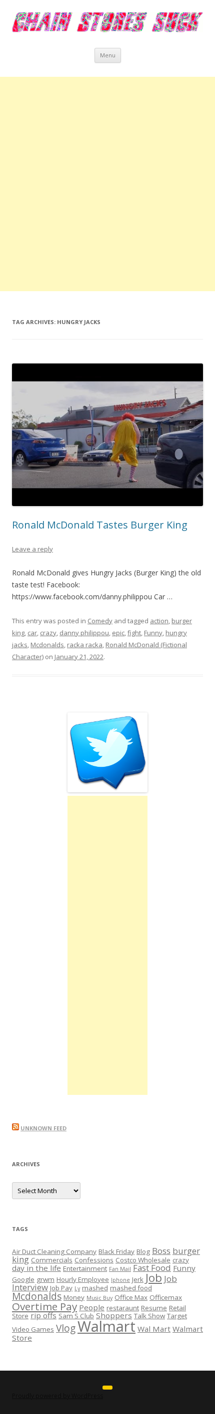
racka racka (84, 644)
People (91, 1307)
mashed (95, 1287)
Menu (108, 55)
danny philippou (84, 632)
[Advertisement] (107, 184)
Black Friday (116, 1251)
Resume (154, 1307)
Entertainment (85, 1268)
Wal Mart (154, 1329)
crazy (48, 632)
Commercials (51, 1259)
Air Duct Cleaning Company (54, 1251)
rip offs (43, 1315)
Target (177, 1315)
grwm (45, 1279)
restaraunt (122, 1307)
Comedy (100, 620)
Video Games (33, 1329)
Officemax (166, 1297)
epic (118, 632)
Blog (143, 1251)
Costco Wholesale (143, 1259)
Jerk (138, 1279)
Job (154, 1277)
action (159, 620)
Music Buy (99, 1297)
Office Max (131, 1297)
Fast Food (152, 1267)
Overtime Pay (44, 1306)
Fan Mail (120, 1268)
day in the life (36, 1268)
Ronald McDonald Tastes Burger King (100, 524)
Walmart (107, 1326)
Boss (161, 1250)
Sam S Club (76, 1315)
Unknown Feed (43, 1128)
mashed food (131, 1287)
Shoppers (114, 1315)
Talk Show (149, 1315)
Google (23, 1279)
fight (134, 632)
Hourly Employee (82, 1279)
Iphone (120, 1279)
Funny (153, 632)
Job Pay (61, 1287)
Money (74, 1297)
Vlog (66, 1328)
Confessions (94, 1259)
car (32, 632)
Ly (77, 1288)
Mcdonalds (47, 644)
